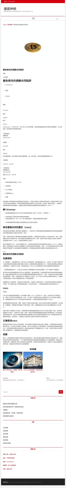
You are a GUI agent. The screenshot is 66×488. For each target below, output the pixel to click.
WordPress (25, 482)
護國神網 (10, 9)
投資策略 (5, 434)
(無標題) (5, 410)
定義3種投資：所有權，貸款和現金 (13, 413)
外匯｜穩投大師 (7, 469)
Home (4, 24)
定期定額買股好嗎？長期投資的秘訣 (13, 407)
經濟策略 (5, 440)
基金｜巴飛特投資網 (9, 458)
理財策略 (5, 437)
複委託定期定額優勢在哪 (10, 403)
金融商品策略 (7, 443)
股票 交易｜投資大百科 (9, 454)
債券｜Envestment (8, 461)
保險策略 (10, 24)
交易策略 (5, 427)
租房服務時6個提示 (8, 416)
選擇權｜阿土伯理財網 (9, 465)
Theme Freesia (17, 482)
